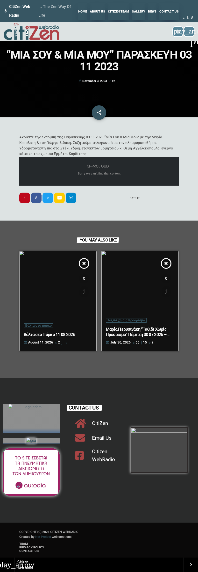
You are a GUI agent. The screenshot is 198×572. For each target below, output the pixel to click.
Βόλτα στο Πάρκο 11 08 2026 (49, 334)
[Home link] (31, 31)
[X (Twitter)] (183, 18)
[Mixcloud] (188, 18)
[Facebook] (192, 18)
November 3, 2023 (93, 81)
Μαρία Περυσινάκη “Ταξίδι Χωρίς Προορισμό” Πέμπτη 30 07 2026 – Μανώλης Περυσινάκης (136, 334)
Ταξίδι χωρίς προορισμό (126, 320)
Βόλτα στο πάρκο (38, 326)
